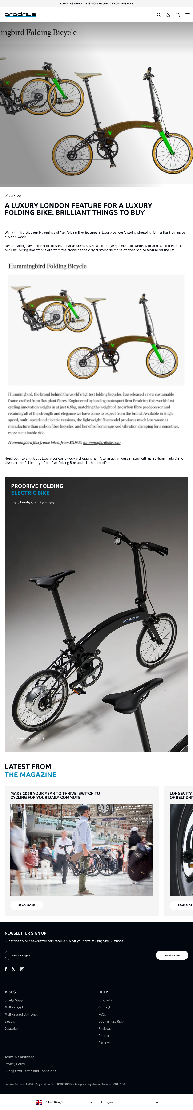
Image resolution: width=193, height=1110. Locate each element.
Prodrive (104, 1043)
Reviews (104, 1028)
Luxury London (113, 232)
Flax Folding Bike (64, 463)
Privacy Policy (15, 1064)
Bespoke (11, 1028)
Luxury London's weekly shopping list (70, 458)
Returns (104, 1035)
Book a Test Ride (111, 1021)
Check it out (27, 738)
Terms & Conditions (19, 1057)
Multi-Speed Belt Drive (21, 1014)
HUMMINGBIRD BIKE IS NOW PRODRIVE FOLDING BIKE (96, 3)
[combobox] (63, 1102)
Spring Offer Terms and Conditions (30, 1071)
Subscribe (172, 955)
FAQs (102, 1014)
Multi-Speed (14, 1007)
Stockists (105, 1000)
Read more (26, 905)
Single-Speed (14, 1000)
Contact (104, 1007)
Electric (10, 1021)
